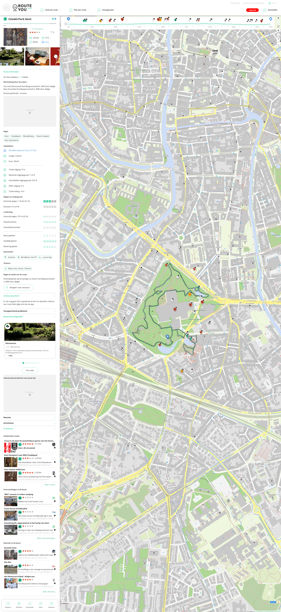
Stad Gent (45, 23)
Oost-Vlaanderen (28, 23)
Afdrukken (19, 607)
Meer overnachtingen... (46, 538)
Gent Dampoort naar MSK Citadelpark (20, 455)
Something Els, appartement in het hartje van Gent (26, 523)
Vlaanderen (38, 23)
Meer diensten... (49, 591)
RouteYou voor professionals (253, 3)
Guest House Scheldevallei (15, 508)
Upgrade (252, 10)
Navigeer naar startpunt (20, 287)
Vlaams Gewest (42, 136)
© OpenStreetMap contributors (272, 611)
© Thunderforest (259, 611)
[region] (170, 313)
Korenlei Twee (10, 548)
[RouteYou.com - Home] (22, 7)
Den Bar (7, 562)
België (20, 23)
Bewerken (52, 607)
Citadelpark (16, 136)
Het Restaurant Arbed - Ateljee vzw (19, 576)
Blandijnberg (28, 136)
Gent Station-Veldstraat (14, 469)
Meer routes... (50, 484)
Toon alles (30, 370)
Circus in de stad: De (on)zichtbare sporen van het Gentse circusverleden (35, 441)
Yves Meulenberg (37, 29)
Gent (7, 136)
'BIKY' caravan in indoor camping (18, 494)
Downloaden (30, 607)
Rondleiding (235, 3)
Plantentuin (10, 343)
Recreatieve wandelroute (11, 23)
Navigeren (8, 607)
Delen (41, 607)
